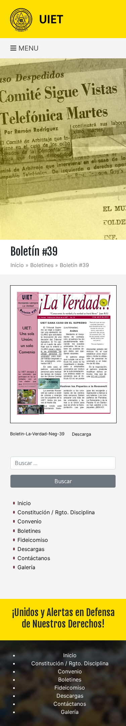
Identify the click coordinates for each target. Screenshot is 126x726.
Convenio (29, 521)
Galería (26, 567)
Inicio (24, 503)
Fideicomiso (32, 539)
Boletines (41, 265)
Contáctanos (33, 558)
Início (17, 265)
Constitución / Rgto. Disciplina (56, 512)
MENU (27, 48)
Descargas (30, 549)
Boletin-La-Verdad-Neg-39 (37, 434)
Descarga (81, 434)
